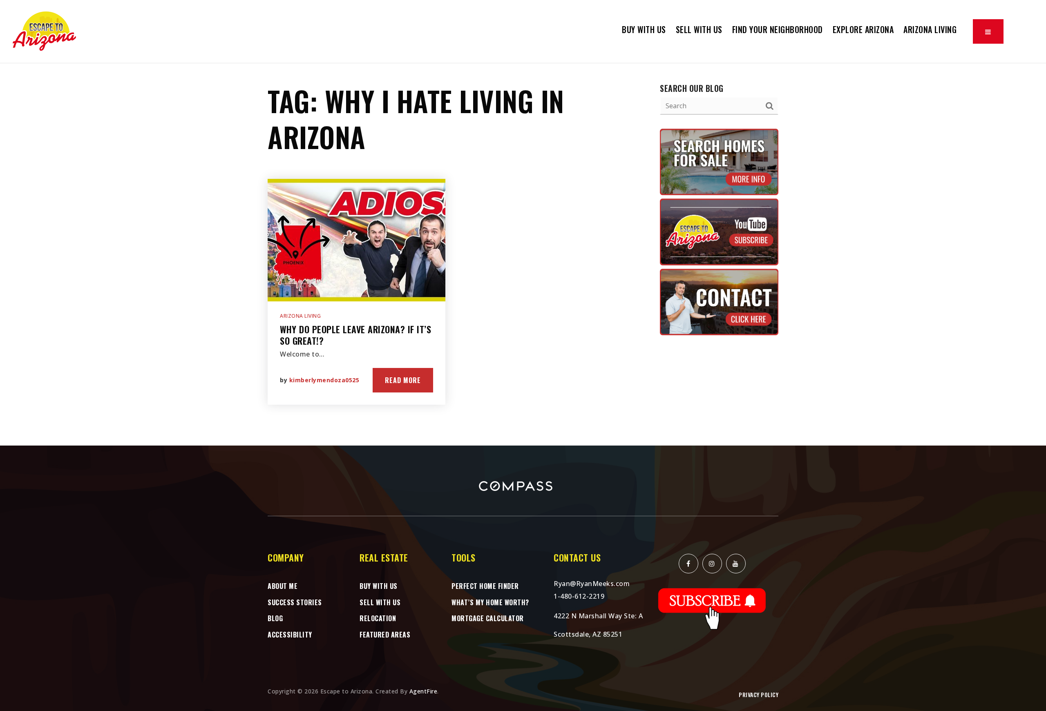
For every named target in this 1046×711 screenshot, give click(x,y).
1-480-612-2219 (579, 596)
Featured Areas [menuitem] (385, 635)
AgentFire (423, 691)
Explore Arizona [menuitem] (863, 29)
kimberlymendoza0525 (324, 380)
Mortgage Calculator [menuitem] (487, 618)
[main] (523, 254)
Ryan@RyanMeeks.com (592, 583)
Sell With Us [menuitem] (699, 29)
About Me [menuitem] (282, 586)
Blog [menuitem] (275, 618)
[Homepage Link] (45, 30)
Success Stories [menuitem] (295, 602)
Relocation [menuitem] (378, 618)
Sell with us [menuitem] (380, 602)
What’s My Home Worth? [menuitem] (490, 602)
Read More (403, 380)
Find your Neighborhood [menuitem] (777, 29)
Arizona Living (300, 315)
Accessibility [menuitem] (290, 635)
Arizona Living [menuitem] (930, 29)
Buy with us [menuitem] (644, 29)
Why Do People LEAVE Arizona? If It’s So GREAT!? (355, 335)
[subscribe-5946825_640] (712, 608)
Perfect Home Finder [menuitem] (485, 586)
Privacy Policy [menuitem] (758, 694)
